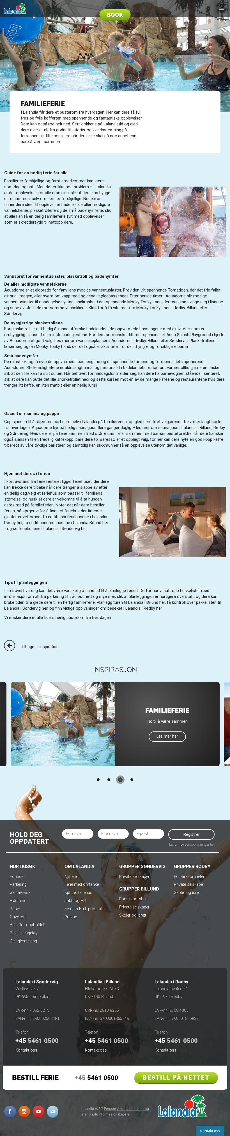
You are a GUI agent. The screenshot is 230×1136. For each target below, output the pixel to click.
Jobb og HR (75, 900)
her (19, 522)
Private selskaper (134, 876)
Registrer (191, 834)
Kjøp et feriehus (78, 892)
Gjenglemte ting (23, 941)
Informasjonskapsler (114, 1114)
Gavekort (18, 917)
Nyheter (71, 876)
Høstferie (18, 900)
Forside (16, 876)
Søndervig (13, 313)
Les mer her (167, 736)
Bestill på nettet (176, 1077)
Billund (193, 307)
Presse (71, 917)
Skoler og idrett (132, 915)
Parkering (18, 884)
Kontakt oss (26, 1050)
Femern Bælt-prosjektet (85, 908)
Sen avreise (20, 892)
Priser (15, 908)
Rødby (179, 307)
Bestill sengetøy (24, 933)
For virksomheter (134, 899)
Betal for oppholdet (27, 924)
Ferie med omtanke (82, 884)
